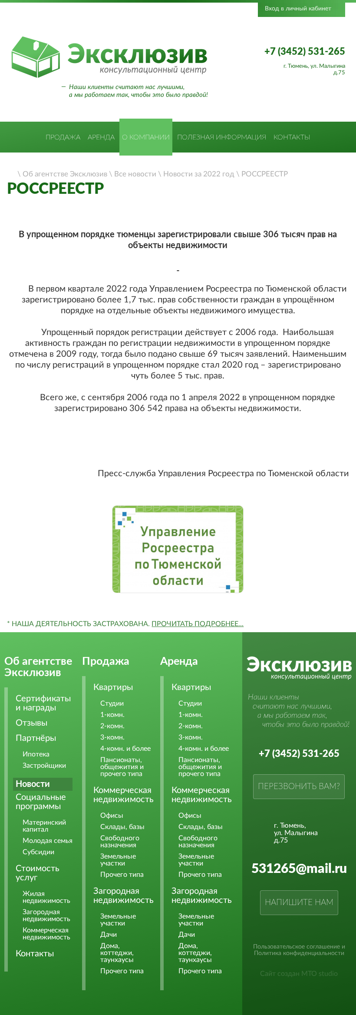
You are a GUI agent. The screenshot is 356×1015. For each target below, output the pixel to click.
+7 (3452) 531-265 (304, 51)
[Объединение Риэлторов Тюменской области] (112, 23)
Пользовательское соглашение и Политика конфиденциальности (299, 950)
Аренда (101, 137)
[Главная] (12, 173)
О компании (146, 137)
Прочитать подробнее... (198, 623)
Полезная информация (221, 137)
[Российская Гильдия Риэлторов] (173, 23)
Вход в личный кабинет (298, 9)
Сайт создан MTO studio (299, 973)
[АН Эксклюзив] (109, 76)
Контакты (292, 137)
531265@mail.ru (299, 869)
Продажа (63, 137)
